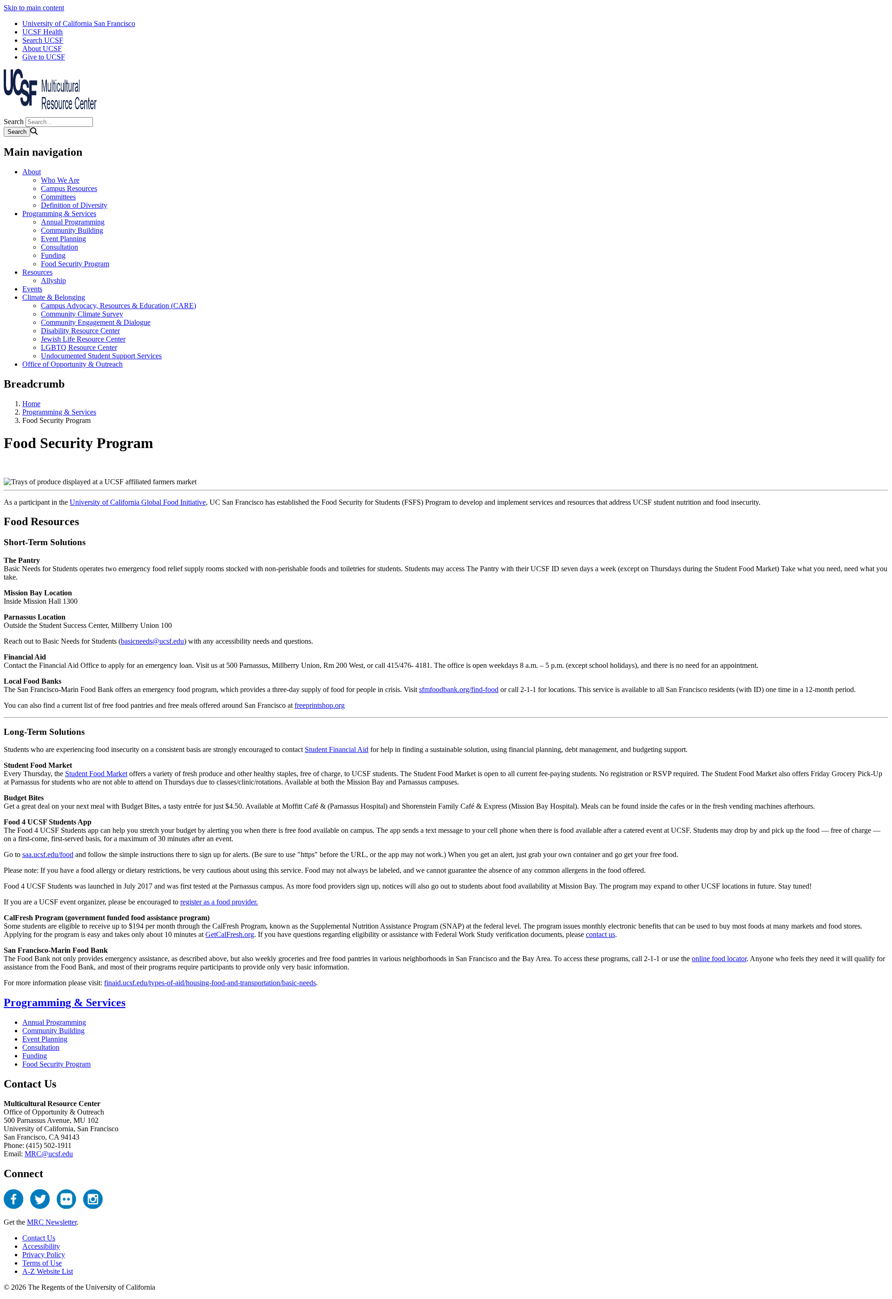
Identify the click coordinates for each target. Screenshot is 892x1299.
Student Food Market (96, 774)
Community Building (72, 230)
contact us (600, 934)
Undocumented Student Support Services (101, 356)
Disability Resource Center (80, 331)
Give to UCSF (43, 57)
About (31, 172)
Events (32, 289)
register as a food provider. (219, 902)
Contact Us (38, 1238)
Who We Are (60, 180)
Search (14, 121)
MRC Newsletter (52, 1222)
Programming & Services (59, 214)
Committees (58, 197)
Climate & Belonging (53, 297)
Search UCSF (42, 40)
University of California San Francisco (78, 23)
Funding (53, 255)
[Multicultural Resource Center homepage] (50, 113)
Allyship (53, 280)
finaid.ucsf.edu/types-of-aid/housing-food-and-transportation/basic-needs (210, 983)
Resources (37, 272)
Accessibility (41, 1246)
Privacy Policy (43, 1255)
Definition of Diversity (74, 205)
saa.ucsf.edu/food (47, 854)
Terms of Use (42, 1263)
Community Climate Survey (82, 314)
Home (31, 404)
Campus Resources (69, 188)
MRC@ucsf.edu (49, 1154)
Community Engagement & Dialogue (96, 322)
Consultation (59, 247)
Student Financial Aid (336, 749)
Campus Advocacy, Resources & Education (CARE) (118, 306)
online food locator (719, 959)
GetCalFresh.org (229, 934)
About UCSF (42, 49)
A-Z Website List (47, 1271)
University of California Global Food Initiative (138, 502)
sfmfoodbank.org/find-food (458, 689)
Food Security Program (75, 264)
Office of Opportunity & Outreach (72, 364)
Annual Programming (73, 222)
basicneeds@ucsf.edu (152, 641)
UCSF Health (42, 32)
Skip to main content (34, 8)
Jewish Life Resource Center (83, 339)
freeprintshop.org (320, 705)
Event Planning (63, 239)
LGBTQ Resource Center (79, 347)
